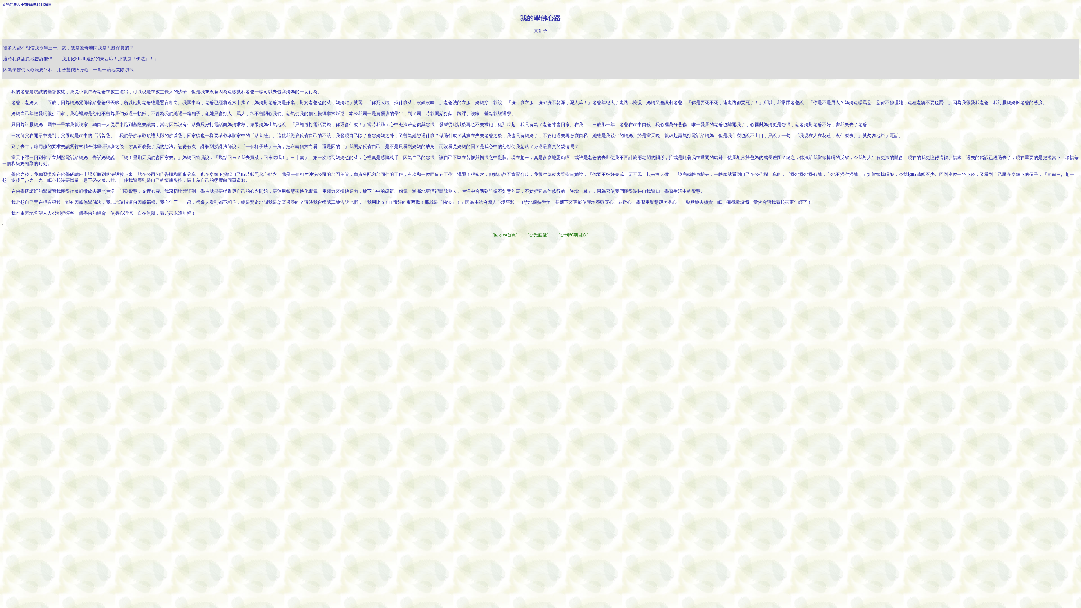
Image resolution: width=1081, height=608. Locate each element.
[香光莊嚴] (538, 235)
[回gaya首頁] (505, 235)
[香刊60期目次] (573, 235)
